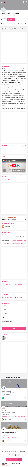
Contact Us (9, 451)
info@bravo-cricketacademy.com (18, 240)
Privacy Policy (16, 451)
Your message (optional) (7, 321)
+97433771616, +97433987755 (17, 236)
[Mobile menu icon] (2, 2)
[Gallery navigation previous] (23, 146)
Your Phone (4, 313)
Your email (4, 309)
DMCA (8, 454)
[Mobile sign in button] (23, 2)
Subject (3, 317)
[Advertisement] (14, 48)
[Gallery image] (5, 150)
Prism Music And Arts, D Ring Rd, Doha (11, 437)
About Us (4, 451)
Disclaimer (22, 451)
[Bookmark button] (25, 398)
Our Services (11, 24)
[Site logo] (4, 2)
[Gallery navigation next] (26, 146)
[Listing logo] (3, 9)
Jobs (19, 24)
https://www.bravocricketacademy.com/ (16, 243)
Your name (4, 305)
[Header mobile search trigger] (26, 2)
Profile (3, 24)
